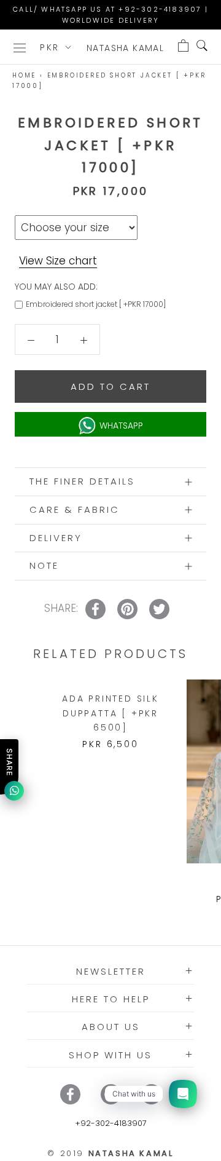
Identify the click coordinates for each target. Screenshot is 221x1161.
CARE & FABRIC (74, 509)
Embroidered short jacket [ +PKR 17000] (96, 304)
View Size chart (58, 260)
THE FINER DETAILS (82, 481)
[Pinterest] (151, 1094)
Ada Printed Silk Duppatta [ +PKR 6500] (110, 712)
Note (44, 565)
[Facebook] (70, 1094)
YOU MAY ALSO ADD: (56, 286)
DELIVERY (55, 537)
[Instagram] (111, 1094)
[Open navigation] (20, 47)
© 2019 (110, 1153)
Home (24, 75)
